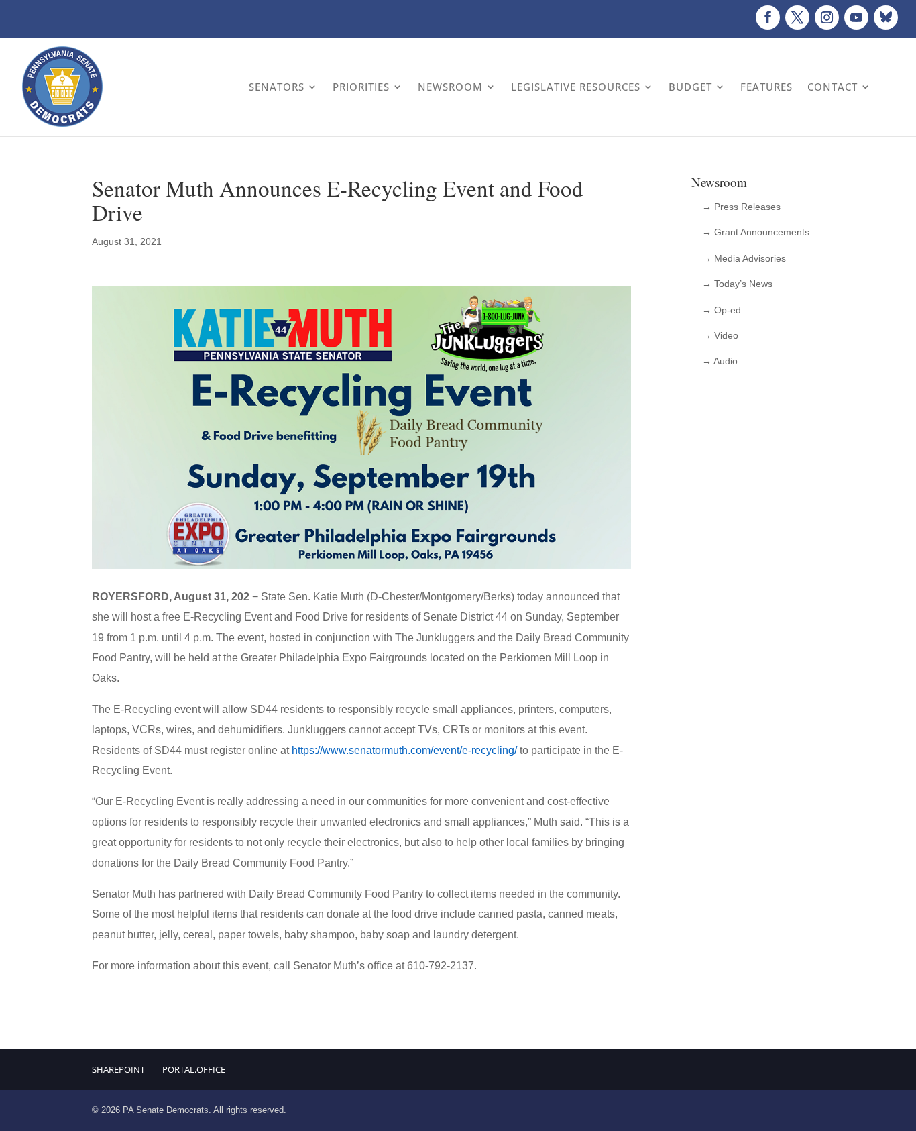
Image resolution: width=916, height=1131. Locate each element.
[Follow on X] (797, 17)
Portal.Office (193, 1069)
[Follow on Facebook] (768, 17)
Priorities (361, 86)
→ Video (720, 335)
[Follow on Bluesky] (886, 17)
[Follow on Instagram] (827, 17)
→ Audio (720, 361)
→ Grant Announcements (755, 232)
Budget (690, 86)
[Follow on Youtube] (856, 17)
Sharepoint (118, 1069)
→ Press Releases (741, 206)
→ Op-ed (721, 310)
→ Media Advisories (744, 258)
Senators (276, 86)
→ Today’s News (737, 283)
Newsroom (450, 86)
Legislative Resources (575, 86)
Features (766, 86)
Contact (832, 86)
